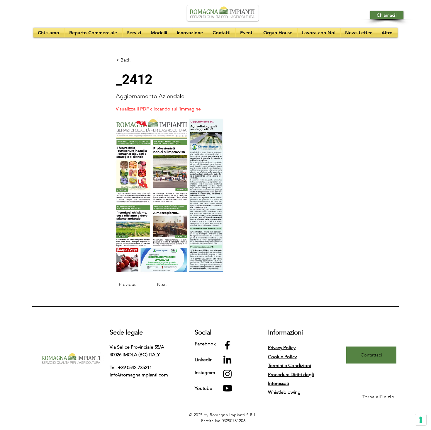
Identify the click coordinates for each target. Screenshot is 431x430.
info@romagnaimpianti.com (139, 375)
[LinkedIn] (227, 359)
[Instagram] (227, 374)
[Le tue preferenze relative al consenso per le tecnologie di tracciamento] (420, 419)
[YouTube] (227, 388)
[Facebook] (227, 345)
